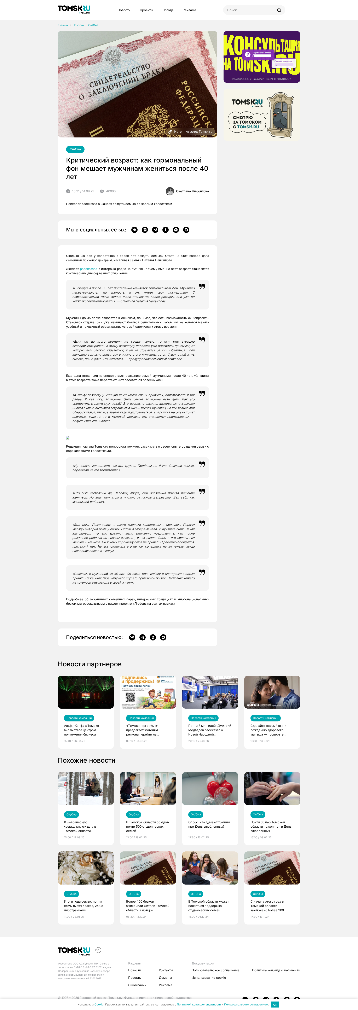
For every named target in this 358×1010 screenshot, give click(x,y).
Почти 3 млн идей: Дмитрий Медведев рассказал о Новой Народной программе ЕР (209, 730)
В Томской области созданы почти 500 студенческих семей (147, 826)
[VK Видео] (145, 230)
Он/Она (93, 25)
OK (275, 1004)
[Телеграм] (155, 230)
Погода (167, 10)
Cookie (99, 1004)
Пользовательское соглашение (215, 970)
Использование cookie (209, 978)
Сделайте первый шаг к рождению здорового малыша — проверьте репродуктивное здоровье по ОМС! (270, 730)
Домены (165, 978)
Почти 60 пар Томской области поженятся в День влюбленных (270, 826)
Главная (63, 25)
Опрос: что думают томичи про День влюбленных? (209, 824)
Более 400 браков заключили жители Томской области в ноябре (147, 905)
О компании (137, 985)
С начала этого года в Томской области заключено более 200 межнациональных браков (270, 905)
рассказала (88, 269)
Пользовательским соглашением (246, 1004)
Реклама (189, 10)
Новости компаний (79, 718)
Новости (124, 10)
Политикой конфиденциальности (199, 1004)
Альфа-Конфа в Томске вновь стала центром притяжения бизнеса (81, 730)
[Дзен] (176, 230)
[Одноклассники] (165, 230)
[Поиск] (279, 10)
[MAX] (186, 230)
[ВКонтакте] (134, 230)
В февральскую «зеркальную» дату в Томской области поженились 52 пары (80, 826)
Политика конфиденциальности (276, 970)
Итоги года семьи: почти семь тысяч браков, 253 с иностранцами (83, 905)
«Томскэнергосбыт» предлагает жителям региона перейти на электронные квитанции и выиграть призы (146, 730)
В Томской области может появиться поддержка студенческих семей (208, 905)
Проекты (146, 10)
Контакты (166, 970)
